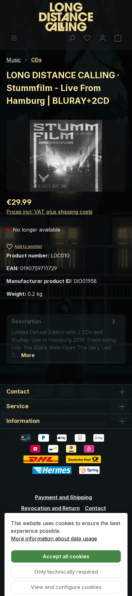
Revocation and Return (50, 508)
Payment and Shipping (63, 497)
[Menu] (14, 37)
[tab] (64, 338)
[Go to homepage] (66, 17)
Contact (95, 508)
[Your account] (102, 37)
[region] (66, 156)
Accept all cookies (66, 556)
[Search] (71, 37)
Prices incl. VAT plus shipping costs (49, 212)
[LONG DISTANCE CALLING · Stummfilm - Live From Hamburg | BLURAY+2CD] (66, 156)
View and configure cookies (66, 587)
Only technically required (66, 572)
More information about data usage (54, 538)
